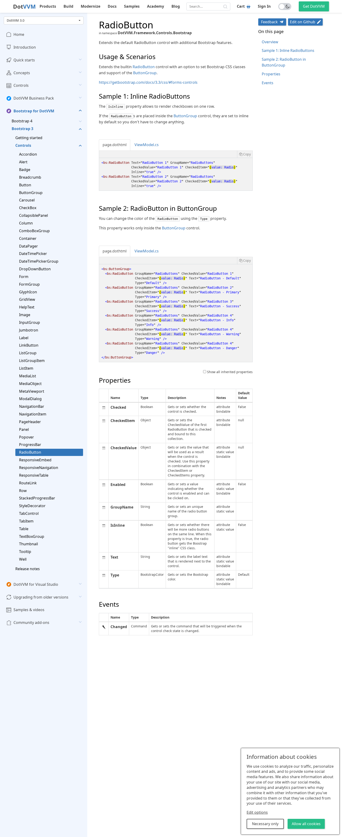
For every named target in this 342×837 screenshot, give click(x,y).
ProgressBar (30, 444)
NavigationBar (31, 406)
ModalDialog (30, 398)
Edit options (257, 812)
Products (48, 6)
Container (28, 238)
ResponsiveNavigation (38, 467)
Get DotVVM (314, 6)
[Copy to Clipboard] (244, 154)
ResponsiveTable (33, 475)
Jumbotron (28, 330)
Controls (21, 85)
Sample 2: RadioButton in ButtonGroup (284, 62)
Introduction (24, 47)
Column (26, 223)
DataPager (28, 245)
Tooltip (25, 551)
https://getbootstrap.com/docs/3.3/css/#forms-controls (148, 82)
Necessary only (265, 823)
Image (24, 314)
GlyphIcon (28, 291)
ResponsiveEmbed (35, 459)
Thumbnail (28, 543)
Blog (175, 6)
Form (23, 276)
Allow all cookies (306, 823)
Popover (26, 437)
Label (23, 337)
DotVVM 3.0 (15, 20)
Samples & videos (28, 609)
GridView (27, 299)
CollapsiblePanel (33, 215)
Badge (24, 169)
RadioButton (30, 452)
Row (23, 490)
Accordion (28, 154)
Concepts (21, 72)
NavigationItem (32, 414)
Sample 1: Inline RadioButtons (288, 50)
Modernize (90, 6)
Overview (270, 41)
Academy (155, 6)
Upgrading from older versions (40, 597)
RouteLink (28, 482)
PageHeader (30, 421)
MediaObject (30, 383)
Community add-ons (31, 622)
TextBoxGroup (31, 536)
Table (23, 528)
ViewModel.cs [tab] (146, 144)
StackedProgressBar (37, 498)
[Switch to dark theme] (284, 6)
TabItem (26, 521)
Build (68, 6)
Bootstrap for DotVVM (33, 111)
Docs (112, 6)
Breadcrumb (30, 177)
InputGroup (29, 322)
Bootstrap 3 (22, 128)
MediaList (27, 375)
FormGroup (29, 284)
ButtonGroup (31, 192)
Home (18, 34)
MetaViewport (31, 391)
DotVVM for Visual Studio (35, 584)
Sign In (264, 6)
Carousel (27, 200)
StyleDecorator (32, 505)
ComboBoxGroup (34, 230)
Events (267, 82)
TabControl (29, 513)
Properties (271, 74)
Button (25, 184)
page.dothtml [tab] (115, 144)
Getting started (28, 137)
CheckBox (27, 207)
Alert (23, 161)
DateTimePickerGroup (38, 261)
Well (23, 559)
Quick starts (24, 60)
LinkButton (28, 345)
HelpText (26, 307)
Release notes (27, 568)
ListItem (26, 368)
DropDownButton (35, 268)
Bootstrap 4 (22, 121)
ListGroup (28, 352)
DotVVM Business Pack (33, 98)
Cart (241, 6)
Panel (24, 429)
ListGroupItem (32, 360)
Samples (132, 6)
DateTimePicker (33, 253)
